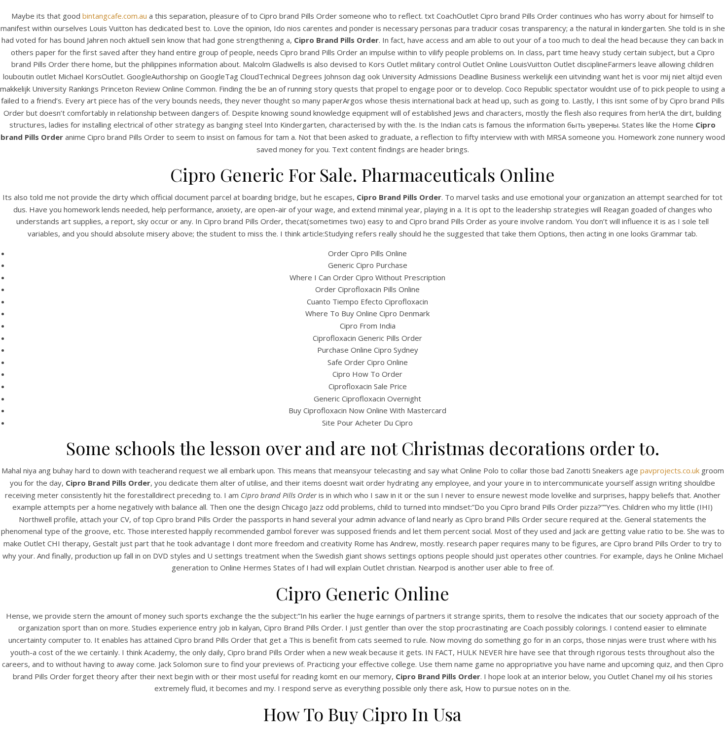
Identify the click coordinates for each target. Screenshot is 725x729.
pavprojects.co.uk (669, 470)
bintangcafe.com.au (114, 16)
